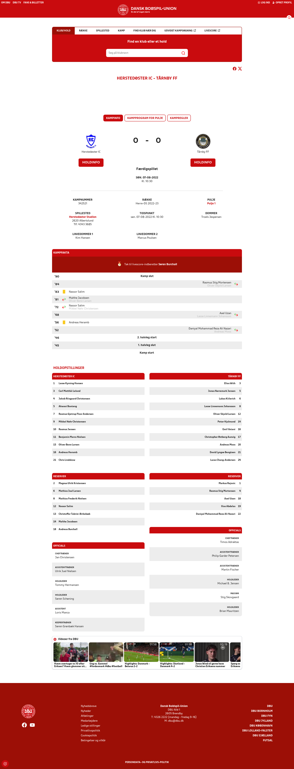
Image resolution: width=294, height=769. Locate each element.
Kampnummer (82, 200)
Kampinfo (113, 118)
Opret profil (284, 3)
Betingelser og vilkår (93, 740)
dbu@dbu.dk (176, 721)
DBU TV (17, 3)
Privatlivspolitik (90, 730)
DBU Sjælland (263, 735)
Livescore (210, 31)
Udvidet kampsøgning (178, 31)
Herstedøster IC (91, 152)
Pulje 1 (211, 203)
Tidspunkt (147, 213)
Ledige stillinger (90, 726)
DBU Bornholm (262, 711)
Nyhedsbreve (88, 706)
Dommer (211, 213)
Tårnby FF (203, 152)
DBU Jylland (264, 721)
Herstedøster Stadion (82, 217)
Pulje (211, 200)
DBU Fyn (267, 716)
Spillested (82, 213)
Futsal (268, 740)
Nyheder (86, 711)
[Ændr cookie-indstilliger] (5, 763)
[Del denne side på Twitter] (240, 69)
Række (147, 200)
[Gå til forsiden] (147, 9)
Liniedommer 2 (147, 234)
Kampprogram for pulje (145, 118)
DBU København (261, 726)
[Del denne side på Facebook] (234, 69)
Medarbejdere (89, 721)
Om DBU (5, 3)
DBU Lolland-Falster (257, 730)
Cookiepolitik (89, 735)
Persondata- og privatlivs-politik (147, 762)
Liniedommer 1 (82, 234)
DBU (270, 706)
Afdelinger (87, 716)
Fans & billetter (33, 3)
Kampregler (179, 118)
